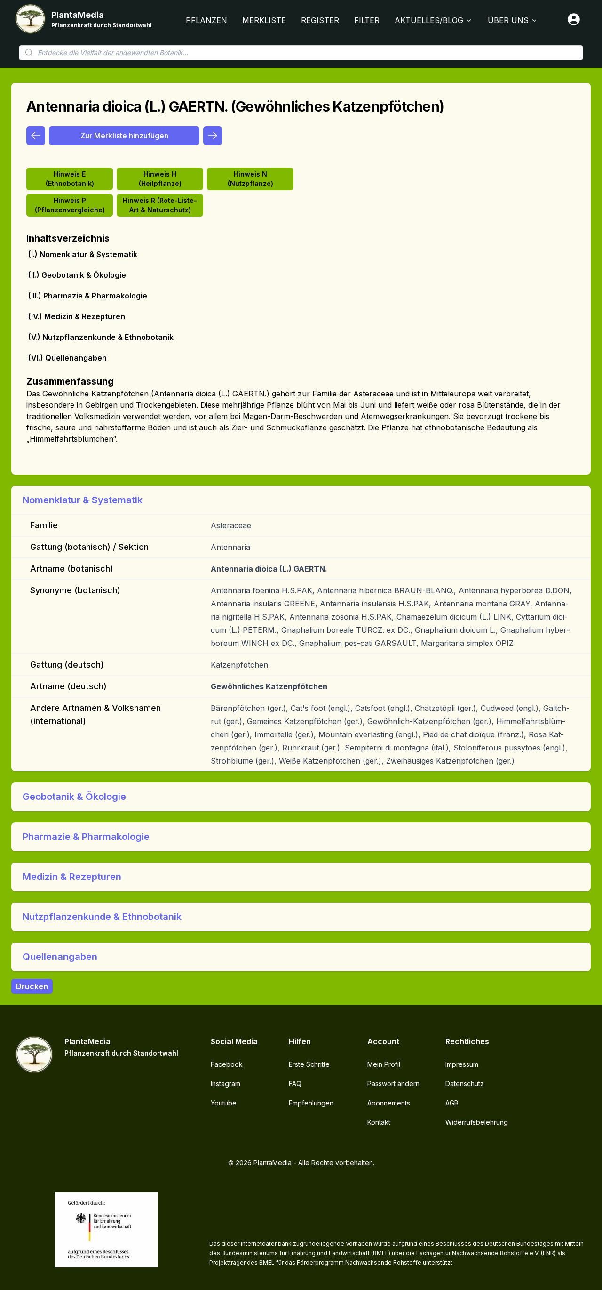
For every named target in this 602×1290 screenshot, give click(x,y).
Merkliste (264, 20)
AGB (452, 1103)
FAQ (295, 1084)
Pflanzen (206, 20)
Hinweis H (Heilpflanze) (160, 178)
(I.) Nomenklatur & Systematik (82, 254)
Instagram (225, 1084)
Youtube (224, 1103)
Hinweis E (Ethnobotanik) (70, 178)
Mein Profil (383, 1064)
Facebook (227, 1064)
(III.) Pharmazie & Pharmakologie (87, 295)
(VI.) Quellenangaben (67, 358)
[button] (301, 500)
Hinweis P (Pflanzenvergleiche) (70, 205)
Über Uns (508, 20)
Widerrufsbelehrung (476, 1122)
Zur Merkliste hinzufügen (124, 135)
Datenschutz (464, 1084)
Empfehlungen (311, 1103)
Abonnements (388, 1103)
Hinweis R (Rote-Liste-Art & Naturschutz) (160, 205)
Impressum (461, 1064)
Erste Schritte (309, 1064)
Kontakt (378, 1122)
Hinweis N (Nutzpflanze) (250, 178)
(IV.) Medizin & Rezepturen (76, 316)
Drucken (32, 986)
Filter (367, 20)
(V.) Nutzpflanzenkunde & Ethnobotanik (101, 337)
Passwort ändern (393, 1084)
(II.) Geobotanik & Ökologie (77, 275)
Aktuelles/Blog (429, 20)
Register (320, 20)
